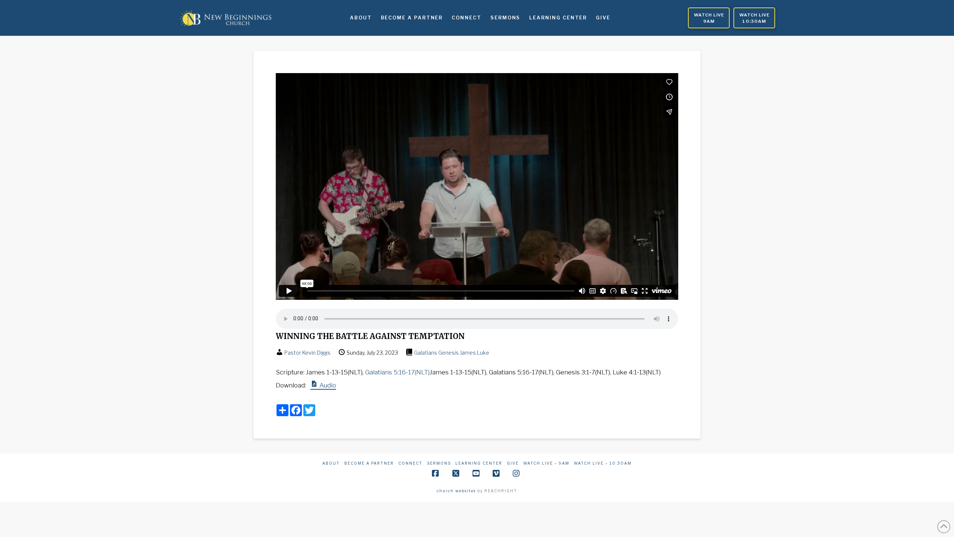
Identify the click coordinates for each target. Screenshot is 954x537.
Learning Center (478, 463)
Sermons (439, 463)
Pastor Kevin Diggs (307, 352)
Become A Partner (369, 463)
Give (513, 463)
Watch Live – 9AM (546, 463)
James (468, 352)
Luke (483, 352)
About (331, 463)
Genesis (448, 352)
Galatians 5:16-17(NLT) (397, 372)
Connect (410, 463)
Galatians (425, 352)
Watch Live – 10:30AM (603, 463)
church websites (456, 491)
